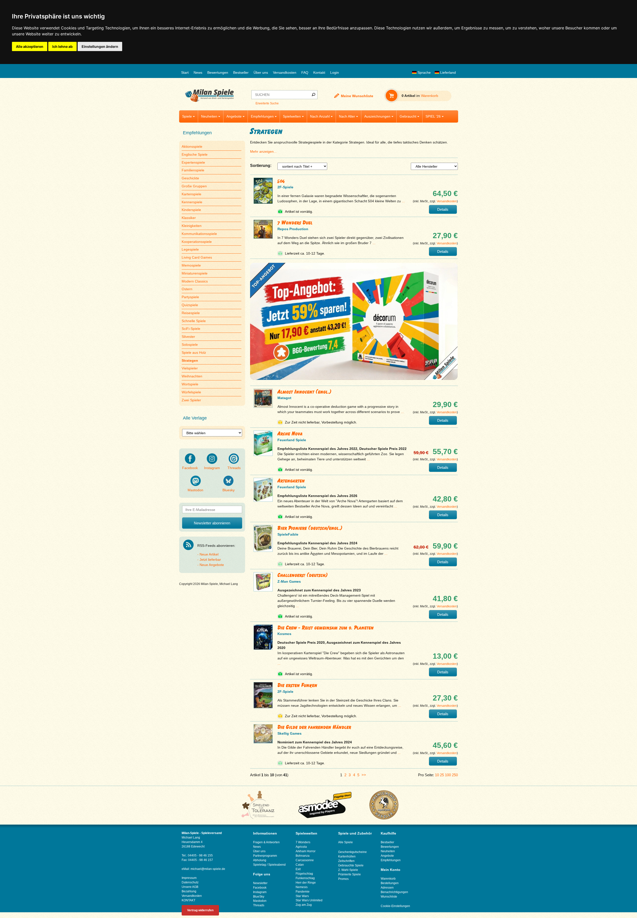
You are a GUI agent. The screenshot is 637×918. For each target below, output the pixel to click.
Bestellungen (390, 883)
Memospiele (191, 265)
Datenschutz (190, 882)
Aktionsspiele (192, 146)
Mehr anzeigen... (263, 151)
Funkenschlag (305, 878)
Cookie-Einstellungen (395, 906)
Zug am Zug (304, 905)
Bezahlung (189, 891)
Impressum (189, 878)
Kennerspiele (192, 202)
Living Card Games (197, 257)
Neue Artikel (209, 554)
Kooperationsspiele (197, 242)
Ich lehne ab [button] (62, 46)
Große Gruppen (194, 186)
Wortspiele (190, 384)
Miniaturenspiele (195, 273)
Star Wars (302, 896)
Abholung (259, 860)
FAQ (304, 72)
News (198, 72)
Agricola (301, 846)
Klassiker (189, 218)
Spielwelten (292, 116)
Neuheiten (209, 116)
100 (448, 775)
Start (185, 72)
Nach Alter (347, 116)
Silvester (188, 337)
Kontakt (319, 72)
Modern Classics (195, 281)
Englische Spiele (195, 154)
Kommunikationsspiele (199, 234)
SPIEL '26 (433, 116)
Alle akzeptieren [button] (29, 46)
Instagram (212, 468)
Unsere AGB (190, 887)
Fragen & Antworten (266, 842)
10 (437, 775)
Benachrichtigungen (394, 892)
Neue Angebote (212, 565)
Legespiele (190, 249)
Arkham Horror (306, 851)
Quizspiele (190, 305)
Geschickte (190, 178)
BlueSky (258, 896)
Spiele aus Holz (194, 352)
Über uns (261, 72)
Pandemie (303, 891)
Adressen (387, 887)
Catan (300, 864)
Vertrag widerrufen (200, 910)
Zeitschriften (346, 861)
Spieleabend (277, 864)
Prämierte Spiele (349, 874)
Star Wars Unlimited (309, 900)
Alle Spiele (345, 842)
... (403, 201)
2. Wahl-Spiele (348, 870)
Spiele (187, 116)
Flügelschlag (304, 873)
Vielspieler (190, 368)
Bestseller (241, 72)
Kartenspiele (191, 194)
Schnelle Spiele (194, 321)
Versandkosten (284, 72)
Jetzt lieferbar (210, 560)
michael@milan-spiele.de (208, 869)
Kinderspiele (191, 210)
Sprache (424, 72)
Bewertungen (217, 72)
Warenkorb (388, 878)
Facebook (190, 468)
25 (442, 775)
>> (364, 775)
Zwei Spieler (191, 400)
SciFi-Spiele (191, 329)
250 (455, 775)
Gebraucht (408, 116)
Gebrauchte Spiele (351, 865)
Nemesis (302, 887)
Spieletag (259, 864)
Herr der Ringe (306, 882)
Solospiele (190, 345)
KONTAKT (188, 900)
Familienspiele (193, 170)
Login (334, 72)
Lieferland (447, 72)
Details (442, 209)
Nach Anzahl (320, 116)
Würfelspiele (191, 392)
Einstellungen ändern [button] (100, 46)
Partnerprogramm (265, 855)
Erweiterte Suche (267, 103)
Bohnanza (303, 855)
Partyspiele (190, 297)
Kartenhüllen (347, 856)
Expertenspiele (193, 162)
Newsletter (260, 883)
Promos (343, 879)
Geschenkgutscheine (352, 852)
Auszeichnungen (377, 116)
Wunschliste (389, 896)
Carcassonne (305, 860)
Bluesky (228, 490)
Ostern (187, 289)
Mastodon (195, 490)
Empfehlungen (262, 116)
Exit (298, 869)
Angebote (234, 116)
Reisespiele (191, 313)
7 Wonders (303, 842)
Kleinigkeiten (192, 226)
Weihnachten (192, 376)
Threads (234, 468)
